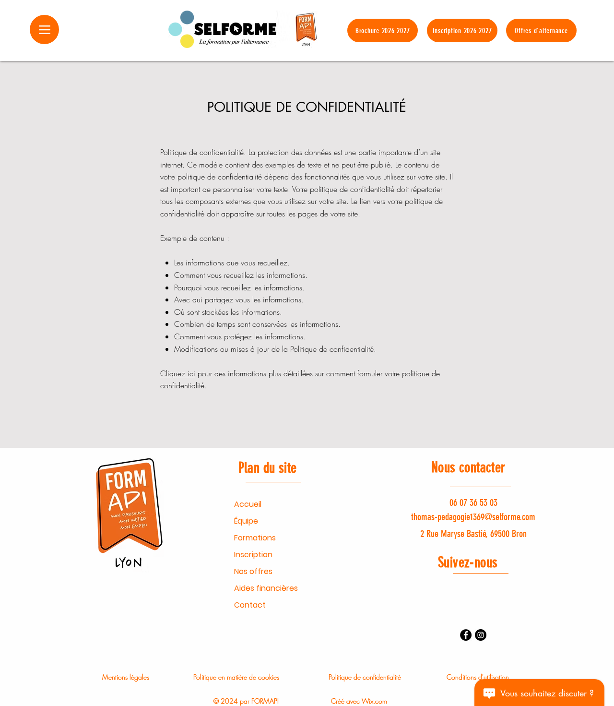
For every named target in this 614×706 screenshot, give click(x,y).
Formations (255, 537)
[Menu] (44, 29)
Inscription (253, 554)
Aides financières (266, 588)
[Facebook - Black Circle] (466, 635)
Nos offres (253, 571)
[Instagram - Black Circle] (480, 635)
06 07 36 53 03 (473, 502)
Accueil (247, 504)
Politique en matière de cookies (236, 677)
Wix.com (374, 701)
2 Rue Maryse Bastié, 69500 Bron (473, 533)
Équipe (246, 521)
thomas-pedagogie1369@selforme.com (473, 517)
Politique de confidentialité (365, 677)
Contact (250, 604)
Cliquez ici (177, 373)
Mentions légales (125, 677)
